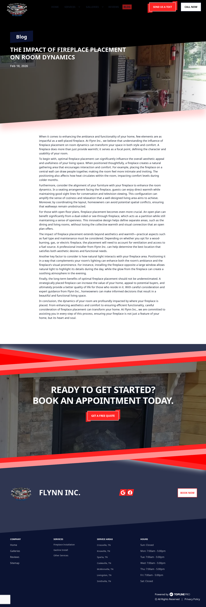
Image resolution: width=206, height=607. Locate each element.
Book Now (187, 492)
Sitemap (14, 563)
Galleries (15, 551)
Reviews (14, 557)
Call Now (191, 7)
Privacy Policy (192, 599)
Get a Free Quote (103, 416)
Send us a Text (162, 7)
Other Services (61, 555)
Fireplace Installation (64, 544)
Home (13, 545)
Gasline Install (61, 550)
